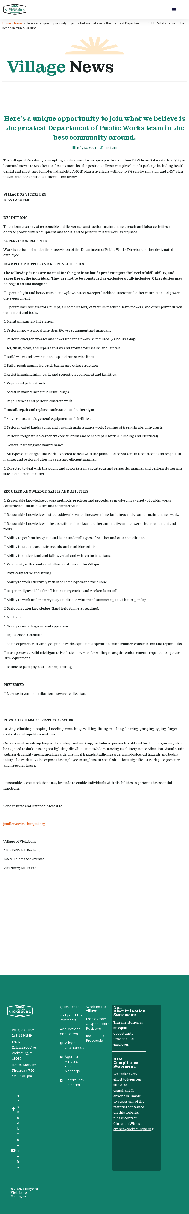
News (18, 23)
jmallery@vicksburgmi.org (24, 823)
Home (6, 23)
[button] (174, 9)
